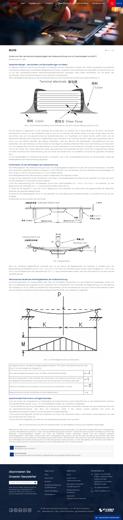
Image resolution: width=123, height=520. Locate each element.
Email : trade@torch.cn (102, 491)
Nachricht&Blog (82, 3)
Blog (113, 50)
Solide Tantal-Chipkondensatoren (74, 479)
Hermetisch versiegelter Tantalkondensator (75, 485)
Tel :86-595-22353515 (101, 487)
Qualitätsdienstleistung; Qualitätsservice (53, 486)
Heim (46, 475)
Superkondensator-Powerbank (73, 491)
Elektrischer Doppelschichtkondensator (76, 497)
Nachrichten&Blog (51, 491)
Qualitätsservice (64, 3)
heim (23, 3)
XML (56, 511)
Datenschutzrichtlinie (67, 511)
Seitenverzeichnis (48, 511)
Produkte (49, 3)
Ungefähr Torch (34, 3)
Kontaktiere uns (98, 3)
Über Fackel (49, 478)
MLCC (69, 475)
